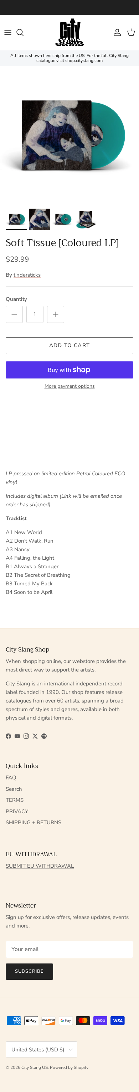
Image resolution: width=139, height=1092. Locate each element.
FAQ (11, 777)
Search (14, 789)
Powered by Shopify (69, 1067)
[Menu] (8, 32)
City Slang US (34, 1067)
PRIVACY (17, 811)
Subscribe (29, 971)
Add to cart (69, 345)
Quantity (16, 299)
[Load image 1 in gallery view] (69, 135)
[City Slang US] (69, 32)
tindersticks (27, 274)
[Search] (23, 32)
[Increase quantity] (55, 314)
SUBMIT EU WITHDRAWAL (40, 865)
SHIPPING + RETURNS (33, 822)
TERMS (15, 800)
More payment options (70, 386)
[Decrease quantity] (14, 314)
